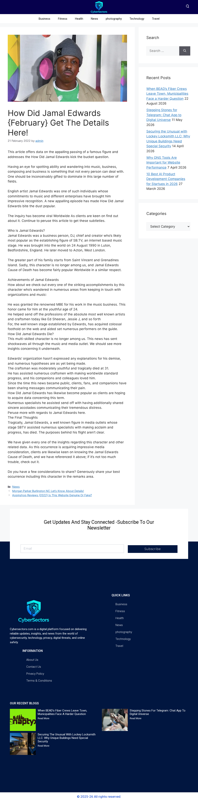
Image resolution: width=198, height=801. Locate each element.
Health (79, 18)
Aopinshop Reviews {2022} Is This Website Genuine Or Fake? (52, 495)
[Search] (184, 51)
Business (44, 18)
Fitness (62, 18)
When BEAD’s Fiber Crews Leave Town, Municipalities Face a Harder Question (167, 94)
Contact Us (33, 666)
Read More (43, 718)
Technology (137, 18)
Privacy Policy (35, 673)
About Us (32, 660)
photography (114, 18)
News (94, 18)
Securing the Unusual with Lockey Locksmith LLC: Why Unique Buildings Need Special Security (67, 738)
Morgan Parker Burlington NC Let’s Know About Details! (48, 491)
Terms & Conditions (39, 680)
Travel (156, 18)
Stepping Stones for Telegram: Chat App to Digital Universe (163, 115)
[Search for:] (162, 51)
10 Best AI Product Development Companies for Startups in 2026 (165, 179)
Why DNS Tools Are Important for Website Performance (163, 162)
